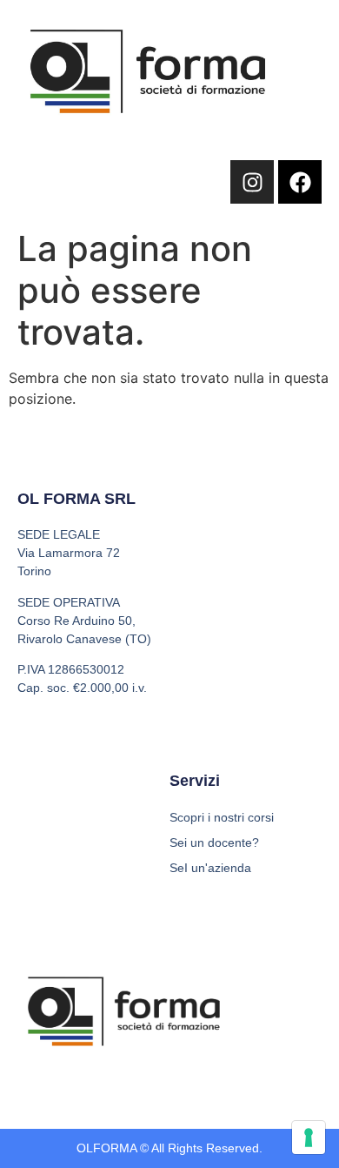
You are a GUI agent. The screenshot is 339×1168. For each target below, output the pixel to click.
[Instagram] (252, 182)
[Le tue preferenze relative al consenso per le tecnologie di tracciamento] (308, 1137)
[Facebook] (300, 182)
